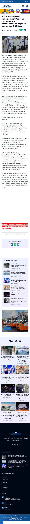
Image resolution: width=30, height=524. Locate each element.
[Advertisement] (15, 206)
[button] (22, 5)
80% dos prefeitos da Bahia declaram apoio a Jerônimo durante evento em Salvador (18, 287)
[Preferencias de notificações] (1, 522)
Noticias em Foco (20, 234)
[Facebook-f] (24, 1)
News (13, 234)
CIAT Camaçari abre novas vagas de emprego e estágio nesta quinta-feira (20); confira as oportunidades (18, 273)
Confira (7, 328)
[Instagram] (25, 1)
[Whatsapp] (27, 1)
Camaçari (9, 234)
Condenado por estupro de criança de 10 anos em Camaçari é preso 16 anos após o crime (18, 300)
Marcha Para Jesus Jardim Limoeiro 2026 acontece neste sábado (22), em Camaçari (18, 280)
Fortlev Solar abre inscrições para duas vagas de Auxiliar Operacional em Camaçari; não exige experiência (7, 415)
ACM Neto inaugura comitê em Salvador (7, 395)
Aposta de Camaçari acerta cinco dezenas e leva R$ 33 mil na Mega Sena (18, 265)
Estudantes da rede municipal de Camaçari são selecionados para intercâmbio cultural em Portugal (22, 415)
